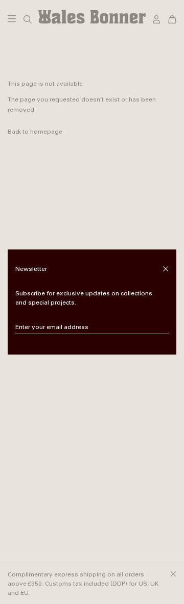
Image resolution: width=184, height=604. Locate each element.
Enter (161, 327)
